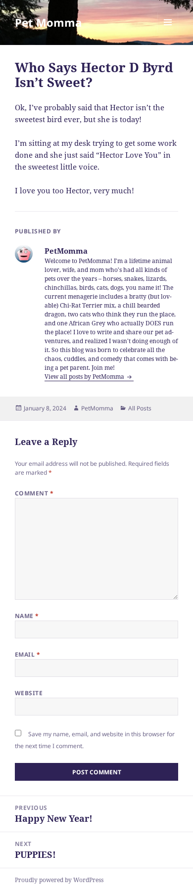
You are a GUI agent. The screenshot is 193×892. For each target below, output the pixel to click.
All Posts (139, 408)
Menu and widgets (168, 32)
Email (27, 654)
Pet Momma (48, 22)
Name (27, 616)
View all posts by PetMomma (85, 376)
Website (29, 693)
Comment (34, 493)
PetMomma (97, 408)
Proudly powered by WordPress (59, 880)
